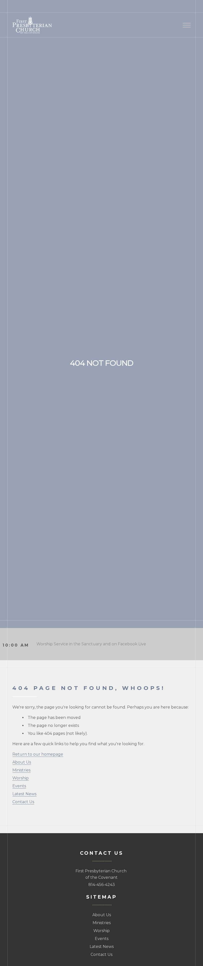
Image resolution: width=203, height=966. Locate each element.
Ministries (21, 770)
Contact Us (23, 801)
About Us (21, 762)
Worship (20, 778)
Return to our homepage (37, 754)
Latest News (24, 794)
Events (19, 786)
